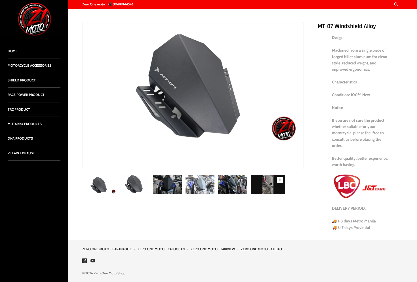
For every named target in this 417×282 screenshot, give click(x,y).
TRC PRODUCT (19, 109)
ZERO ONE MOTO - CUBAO (261, 249)
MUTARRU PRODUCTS (25, 124)
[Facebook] (84, 261)
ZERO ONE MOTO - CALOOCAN (161, 249)
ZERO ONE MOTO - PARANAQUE (107, 249)
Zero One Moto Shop (109, 273)
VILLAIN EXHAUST (21, 153)
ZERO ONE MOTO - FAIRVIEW (213, 249)
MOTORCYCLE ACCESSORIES (29, 66)
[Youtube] (92, 261)
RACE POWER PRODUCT (26, 95)
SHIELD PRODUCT (22, 80)
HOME (13, 51)
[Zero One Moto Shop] (34, 19)
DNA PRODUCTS (20, 138)
